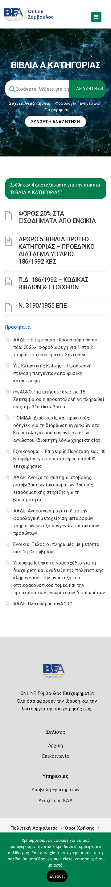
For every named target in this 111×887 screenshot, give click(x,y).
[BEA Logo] (55, 673)
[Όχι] (103, 863)
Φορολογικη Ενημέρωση (78, 103)
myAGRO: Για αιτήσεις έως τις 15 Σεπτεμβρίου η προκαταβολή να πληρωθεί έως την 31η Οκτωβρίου (58, 399)
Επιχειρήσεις (57, 110)
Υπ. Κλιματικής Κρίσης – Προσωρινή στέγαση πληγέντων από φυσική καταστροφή (52, 373)
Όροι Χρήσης (80, 828)
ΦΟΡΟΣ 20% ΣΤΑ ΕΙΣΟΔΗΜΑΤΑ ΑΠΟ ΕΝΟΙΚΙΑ (57, 217)
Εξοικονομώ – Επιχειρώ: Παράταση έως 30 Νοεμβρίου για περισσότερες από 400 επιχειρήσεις (59, 459)
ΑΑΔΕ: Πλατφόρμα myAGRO (43, 604)
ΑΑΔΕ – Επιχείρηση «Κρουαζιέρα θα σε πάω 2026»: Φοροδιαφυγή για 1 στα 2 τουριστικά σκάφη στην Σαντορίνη (55, 347)
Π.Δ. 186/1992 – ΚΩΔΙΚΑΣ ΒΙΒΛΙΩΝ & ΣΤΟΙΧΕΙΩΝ (53, 283)
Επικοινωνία (55, 756)
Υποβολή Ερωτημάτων (55, 790)
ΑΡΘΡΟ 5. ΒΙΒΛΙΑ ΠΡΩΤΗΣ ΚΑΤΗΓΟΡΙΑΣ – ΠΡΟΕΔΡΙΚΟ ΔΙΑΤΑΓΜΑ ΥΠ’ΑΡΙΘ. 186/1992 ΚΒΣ (56, 250)
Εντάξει (57, 876)
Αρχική (55, 745)
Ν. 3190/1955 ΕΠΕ (42, 305)
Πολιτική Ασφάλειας (34, 828)
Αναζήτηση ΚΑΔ (55, 800)
